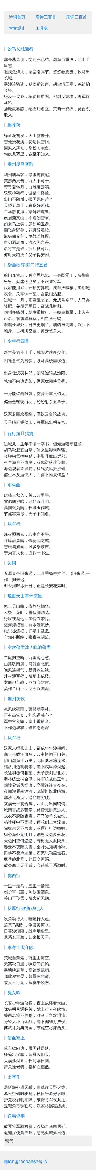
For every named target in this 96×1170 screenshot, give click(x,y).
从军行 (13, 524)
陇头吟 (13, 992)
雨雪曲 (13, 484)
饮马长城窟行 (20, 49)
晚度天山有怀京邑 (24, 595)
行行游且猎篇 (20, 433)
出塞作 (13, 1077)
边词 (11, 563)
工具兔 (42, 28)
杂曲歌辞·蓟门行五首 (27, 265)
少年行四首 (18, 341)
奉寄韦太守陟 (20, 947)
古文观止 (17, 28)
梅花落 (13, 125)
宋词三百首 (76, 17)
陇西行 (13, 875)
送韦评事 (16, 1116)
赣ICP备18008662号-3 (25, 1161)
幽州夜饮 (16, 698)
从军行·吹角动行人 (25, 908)
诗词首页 (17, 17)
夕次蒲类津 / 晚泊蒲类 (29, 647)
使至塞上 (16, 1037)
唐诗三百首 (46, 17)
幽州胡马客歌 (20, 164)
